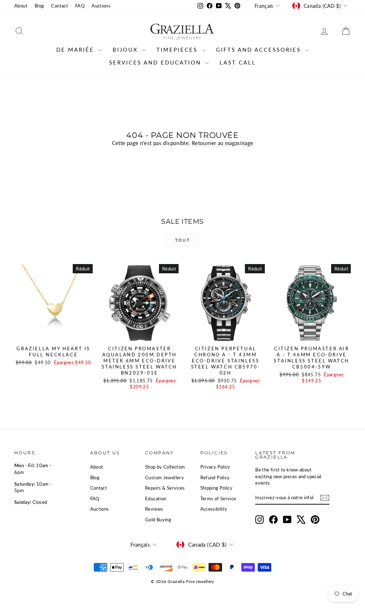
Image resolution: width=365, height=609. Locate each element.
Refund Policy (215, 477)
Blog (39, 6)
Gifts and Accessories (259, 49)
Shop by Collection (165, 467)
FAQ (79, 6)
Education (155, 498)
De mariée (76, 49)
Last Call (238, 62)
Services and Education (156, 62)
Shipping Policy (216, 488)
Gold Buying (158, 519)
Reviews (154, 509)
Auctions (101, 6)
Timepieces (178, 49)
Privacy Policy (215, 467)
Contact (59, 6)
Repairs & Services (165, 488)
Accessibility (213, 509)
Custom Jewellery (164, 477)
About (20, 6)
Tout (182, 240)
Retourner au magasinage (222, 143)
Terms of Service (218, 498)
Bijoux (126, 49)
